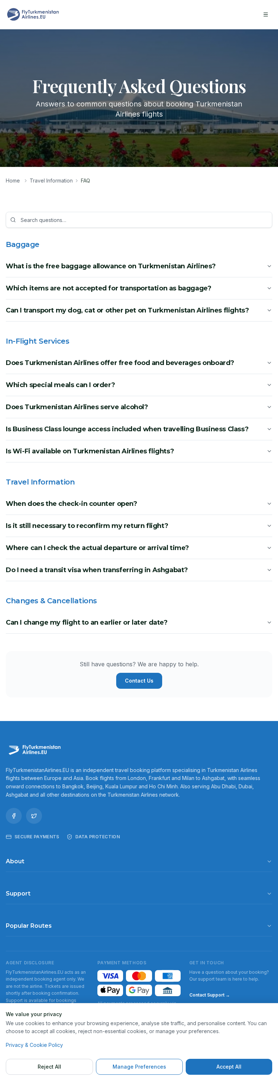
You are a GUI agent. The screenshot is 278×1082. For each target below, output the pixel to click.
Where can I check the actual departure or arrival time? (97, 548)
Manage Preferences (139, 1067)
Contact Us (139, 681)
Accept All (228, 1067)
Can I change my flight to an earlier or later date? (87, 622)
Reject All (49, 1067)
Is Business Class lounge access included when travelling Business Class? (127, 429)
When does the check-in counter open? (71, 504)
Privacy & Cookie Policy (34, 1045)
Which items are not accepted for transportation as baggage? (108, 288)
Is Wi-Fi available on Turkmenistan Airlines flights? (90, 451)
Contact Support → (209, 995)
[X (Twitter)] (34, 816)
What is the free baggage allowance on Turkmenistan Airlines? (111, 266)
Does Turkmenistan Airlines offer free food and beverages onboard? (120, 363)
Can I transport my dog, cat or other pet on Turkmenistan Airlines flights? (127, 310)
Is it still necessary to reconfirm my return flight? (87, 526)
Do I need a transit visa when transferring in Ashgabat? (97, 570)
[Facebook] (14, 816)
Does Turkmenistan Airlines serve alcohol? (77, 407)
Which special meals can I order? (60, 385)
